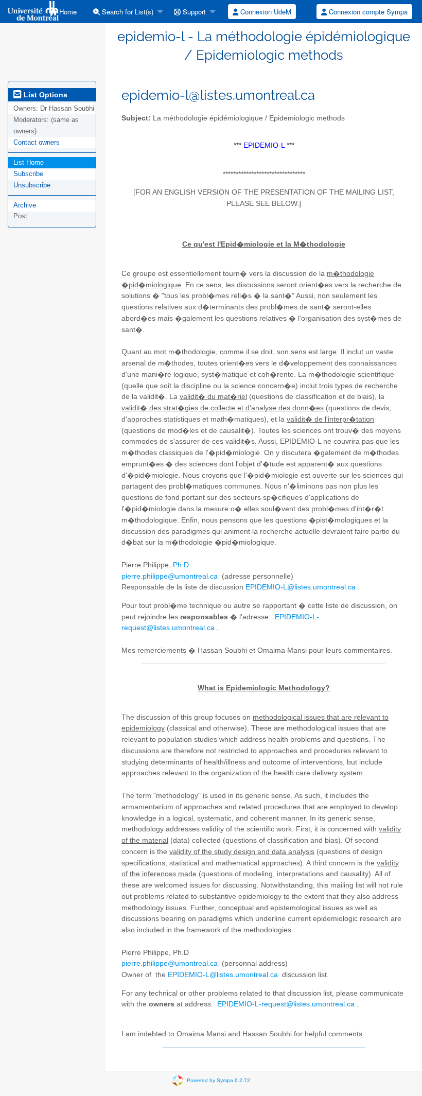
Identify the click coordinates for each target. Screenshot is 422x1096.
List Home (28, 162)
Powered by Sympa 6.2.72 (218, 1080)
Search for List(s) (126, 11)
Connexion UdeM (264, 11)
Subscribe (28, 174)
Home (67, 11)
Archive (24, 205)
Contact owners (36, 142)
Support (193, 11)
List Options (44, 95)
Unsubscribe (31, 185)
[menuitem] (63, 11)
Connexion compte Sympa (367, 11)
